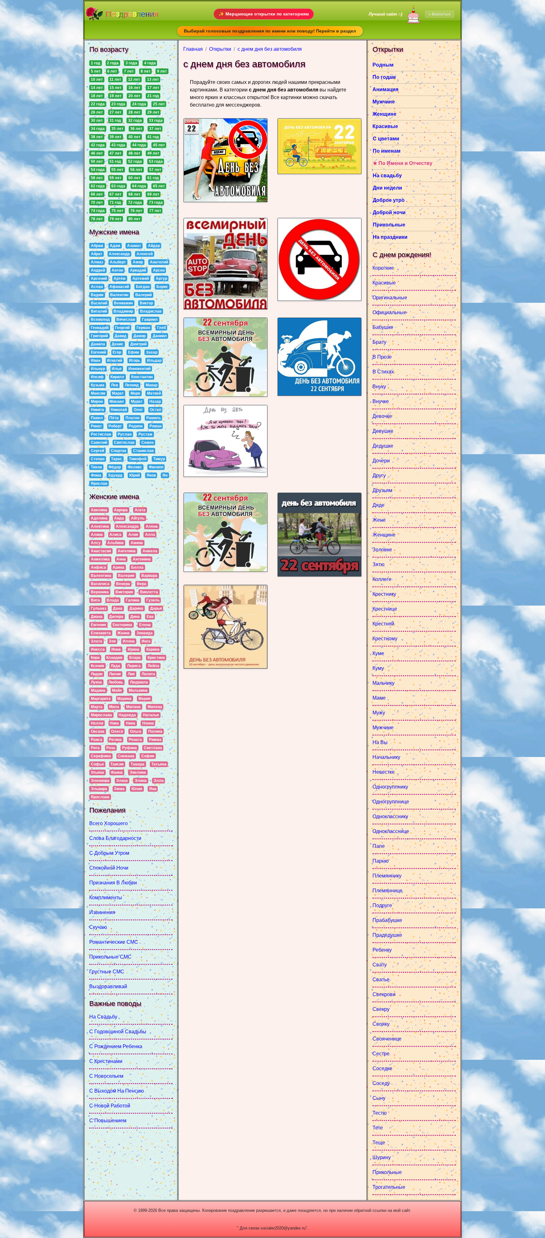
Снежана (126, 756)
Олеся (117, 731)
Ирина (133, 649)
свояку (381, 1024)
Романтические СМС (113, 942)
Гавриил (150, 319)
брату (379, 342)
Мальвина (138, 690)
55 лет (117, 169)
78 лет (97, 219)
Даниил (160, 336)
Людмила (139, 682)
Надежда (127, 715)
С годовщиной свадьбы (117, 1031)
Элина (141, 780)
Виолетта (149, 592)
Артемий (140, 278)
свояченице (386, 1038)
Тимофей (137, 459)
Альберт (118, 262)
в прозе (382, 357)
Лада (115, 666)
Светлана (153, 748)
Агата (140, 510)
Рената (135, 739)
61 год (153, 178)
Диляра (116, 616)
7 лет (129, 71)
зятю (378, 564)
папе (378, 846)
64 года (139, 186)
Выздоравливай (108, 986)
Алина (97, 534)
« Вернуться (440, 14)
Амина (137, 543)
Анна (121, 559)
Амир (138, 262)
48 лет (134, 153)
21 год (153, 96)
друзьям (382, 490)
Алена (152, 526)
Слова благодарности (115, 838)
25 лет (159, 104)
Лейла (153, 666)
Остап (155, 410)
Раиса (96, 739)
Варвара (149, 575)
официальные (389, 312)
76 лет (136, 210)
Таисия (117, 764)
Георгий (122, 328)
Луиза (96, 682)
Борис (162, 287)
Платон (132, 418)
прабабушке (387, 920)
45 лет (159, 145)
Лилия (115, 674)
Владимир (123, 311)
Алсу (96, 543)
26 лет (97, 112)
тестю (379, 1113)
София (147, 756)
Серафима (101, 756)
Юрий (134, 475)
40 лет (134, 137)
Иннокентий (139, 369)
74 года (98, 210)
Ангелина (127, 551)
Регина (115, 739)
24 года (139, 104)
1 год (95, 63)
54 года (98, 169)
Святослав (124, 442)
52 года (135, 161)
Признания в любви (113, 882)
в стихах (383, 371)
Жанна (123, 633)
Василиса (100, 584)
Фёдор (114, 467)
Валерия (126, 575)
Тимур (159, 459)
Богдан (142, 287)
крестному (384, 638)
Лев (114, 385)
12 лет (134, 79)
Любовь (115, 682)
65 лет (159, 186)
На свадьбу (103, 1016)
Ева (150, 616)
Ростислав (101, 434)
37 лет (155, 128)
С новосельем (106, 1076)
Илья (116, 369)
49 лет (153, 153)
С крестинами (105, 1061)
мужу (378, 712)
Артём (120, 278)
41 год (153, 137)
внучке (380, 401)
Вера (141, 584)
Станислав (143, 451)
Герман (143, 328)
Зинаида (145, 633)
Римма (155, 739)
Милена (155, 707)
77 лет (155, 210)
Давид (120, 336)
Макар (151, 385)
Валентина (101, 575)
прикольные (387, 1172)
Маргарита (101, 698)
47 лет (115, 153)
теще (378, 1142)
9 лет (162, 71)
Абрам (97, 245)
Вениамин (123, 303)
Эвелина (138, 772)
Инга (146, 641)
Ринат (96, 426)
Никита (97, 410)
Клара (135, 657)
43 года (118, 145)
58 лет (97, 178)
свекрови (384, 994)
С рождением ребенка (115, 1046)
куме (378, 653)
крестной (383, 623)
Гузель (153, 600)
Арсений (99, 278)
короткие (383, 268)
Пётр (114, 418)
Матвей (154, 393)
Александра (127, 526)
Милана (133, 707)
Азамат (134, 245)
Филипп (156, 467)
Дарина (136, 608)
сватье (381, 979)
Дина (135, 616)
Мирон (97, 401)
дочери (381, 460)
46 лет (97, 153)
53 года (156, 161)
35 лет (117, 128)
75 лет (117, 210)
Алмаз (97, 262)
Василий (99, 303)
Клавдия (114, 657)
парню (380, 861)
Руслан (125, 434)
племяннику (386, 875)
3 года (131, 63)
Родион (136, 426)
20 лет (134, 96)
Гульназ (98, 608)
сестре (381, 1053)
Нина (130, 723)
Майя (117, 690)
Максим (98, 393)
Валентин (119, 295)
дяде (378, 505)
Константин (142, 377)
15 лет (115, 87)
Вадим (97, 295)
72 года (135, 202)
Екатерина (122, 625)
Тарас (116, 459)
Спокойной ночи (108, 868)
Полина (155, 731)
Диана (97, 616)
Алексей (145, 254)
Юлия (137, 789)
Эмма (119, 789)
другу (379, 475)
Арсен (159, 270)
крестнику (384, 594)
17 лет (153, 87)
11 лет (115, 79)
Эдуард (115, 475)
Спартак (118, 451)
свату (379, 964)
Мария (144, 698)
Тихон (96, 467)
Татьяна (159, 764)
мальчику (383, 683)
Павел (97, 418)
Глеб (161, 328)
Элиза (122, 780)
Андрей (98, 270)
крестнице (384, 609)
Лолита (148, 674)
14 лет (97, 87)
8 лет (145, 71)
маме (379, 698)
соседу (381, 1083)
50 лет (97, 161)
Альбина (115, 543)
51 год (115, 161)
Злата (96, 641)
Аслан (97, 287)
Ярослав (99, 483)
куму (378, 668)
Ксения (97, 666)
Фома (96, 475)
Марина (124, 698)
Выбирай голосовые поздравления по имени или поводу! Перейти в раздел (270, 30)
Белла (137, 567)
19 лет (115, 96)
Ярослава (100, 797)
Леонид (132, 385)
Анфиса (98, 567)
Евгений (98, 352)
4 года (150, 63)
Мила (114, 707)
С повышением (107, 1120)
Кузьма (97, 385)
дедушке (382, 446)
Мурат (137, 401)
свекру (381, 1009)
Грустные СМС (106, 971)
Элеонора (100, 780)
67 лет (115, 194)
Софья (97, 764)
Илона (129, 641)
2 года (113, 63)
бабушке (382, 327)
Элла (159, 780)
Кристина (156, 657)
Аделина (99, 518)
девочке (382, 416)
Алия (133, 534)
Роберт (115, 426)
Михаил (116, 401)
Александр (119, 254)
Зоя (112, 641)
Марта (97, 707)
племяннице (387, 890)
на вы (380, 742)
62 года (98, 186)
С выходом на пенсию (116, 1091)
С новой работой (109, 1105)
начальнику (386, 757)
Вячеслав (125, 319)
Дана (117, 608)
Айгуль (137, 518)
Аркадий (138, 270)
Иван (95, 360)
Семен (147, 442)
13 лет (153, 79)
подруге (382, 905)
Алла (150, 534)
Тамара (137, 764)
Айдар (154, 245)
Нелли (97, 723)
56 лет (136, 169)
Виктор (146, 303)
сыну (378, 1098)
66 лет (97, 194)
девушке (382, 431)
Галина (132, 600)
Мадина (98, 690)
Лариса (134, 666)
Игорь (134, 360)
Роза (110, 748)
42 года (98, 145)
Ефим (133, 352)
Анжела (150, 551)
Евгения (98, 625)
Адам (115, 245)
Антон (117, 270)
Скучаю (98, 927)
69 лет (153, 194)
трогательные (388, 1187)
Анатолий (159, 262)
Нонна (148, 723)
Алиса (115, 534)
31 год (115, 120)
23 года (118, 104)
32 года (135, 120)
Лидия (97, 674)
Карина (153, 649)
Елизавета (101, 633)
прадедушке (387, 935)
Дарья (156, 608)
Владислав (150, 311)
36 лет (136, 128)
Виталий (99, 311)
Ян (164, 475)
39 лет (115, 137)
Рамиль (153, 418)
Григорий (99, 336)
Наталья (151, 715)
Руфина (129, 748)
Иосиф (97, 377)
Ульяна (97, 772)
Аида (119, 518)
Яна (152, 789)
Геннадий (99, 328)
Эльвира (99, 789)
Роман (155, 426)
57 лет (155, 169)
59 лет (115, 178)
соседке (382, 1068)
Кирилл (117, 377)
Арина (118, 567)
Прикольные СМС (110, 956)
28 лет (134, 112)
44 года (139, 145)
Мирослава (101, 715)
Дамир (139, 336)
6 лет (112, 71)
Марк (135, 393)
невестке (383, 772)
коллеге (381, 579)
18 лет (97, 96)
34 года (98, 128)
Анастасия (101, 551)
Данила (98, 344)
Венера (123, 584)
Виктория (124, 592)
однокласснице (390, 831)
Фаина (117, 772)
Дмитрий (138, 344)
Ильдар (154, 360)
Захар (151, 352)
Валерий (143, 295)
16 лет (134, 87)
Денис (117, 344)
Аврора (121, 510)
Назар (155, 401)
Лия (131, 674)
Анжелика (100, 559)
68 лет (134, 194)
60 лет (134, 178)
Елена (145, 625)
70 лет (97, 202)
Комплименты (105, 897)
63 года (118, 186)
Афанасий (119, 287)
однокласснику (390, 816)
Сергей (97, 451)
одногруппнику (390, 786)
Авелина (99, 510)
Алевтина (100, 526)
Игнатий (114, 360)
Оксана (97, 731)
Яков (151, 475)
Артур (161, 278)
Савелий (99, 442)
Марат (118, 393)
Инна (116, 649)
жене (379, 520)
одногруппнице (390, 801)
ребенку (382, 950)
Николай (119, 410)
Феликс (135, 467)
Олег (138, 410)
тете (377, 1127)
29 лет (153, 112)
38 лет (97, 137)
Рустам (145, 434)
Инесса (98, 649)
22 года (98, 104)
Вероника (100, 592)
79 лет (115, 219)
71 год (115, 202)
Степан (97, 459)
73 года (156, 202)
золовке (382, 549)
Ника (114, 723)
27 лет (115, 112)
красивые (384, 282)
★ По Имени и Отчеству (402, 163)
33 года (156, 120)
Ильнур (98, 369)
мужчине (383, 727)
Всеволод (100, 319)
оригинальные (389, 297)
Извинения (102, 912)
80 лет (134, 219)
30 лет (97, 120)
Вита (95, 600)
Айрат (96, 254)
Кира (95, 657)
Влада (113, 600)
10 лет (97, 79)
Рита (95, 748)
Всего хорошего (108, 823)
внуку (379, 386)
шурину (381, 1157)
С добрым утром (109, 853)
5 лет (96, 71)
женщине (384, 534)
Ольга (135, 731)
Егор (117, 352)
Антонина (142, 559)
